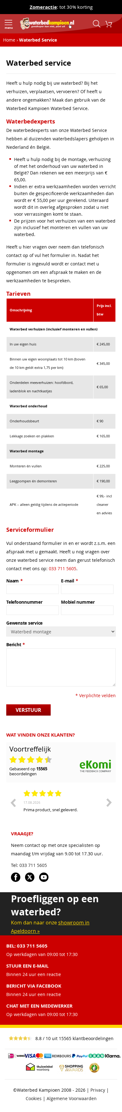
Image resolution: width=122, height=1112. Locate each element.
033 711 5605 (62, 568)
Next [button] (109, 802)
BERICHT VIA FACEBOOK (33, 986)
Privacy (97, 1090)
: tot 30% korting (61, 7)
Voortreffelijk (30, 749)
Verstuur (28, 710)
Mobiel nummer (78, 602)
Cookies (34, 1098)
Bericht (15, 644)
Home (9, 40)
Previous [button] (13, 802)
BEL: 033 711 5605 (27, 946)
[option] (61, 812)
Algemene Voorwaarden (72, 1098)
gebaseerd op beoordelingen (28, 771)
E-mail (69, 581)
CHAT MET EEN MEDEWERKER (39, 1006)
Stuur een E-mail (27, 966)
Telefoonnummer (24, 602)
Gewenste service (24, 623)
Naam (14, 581)
